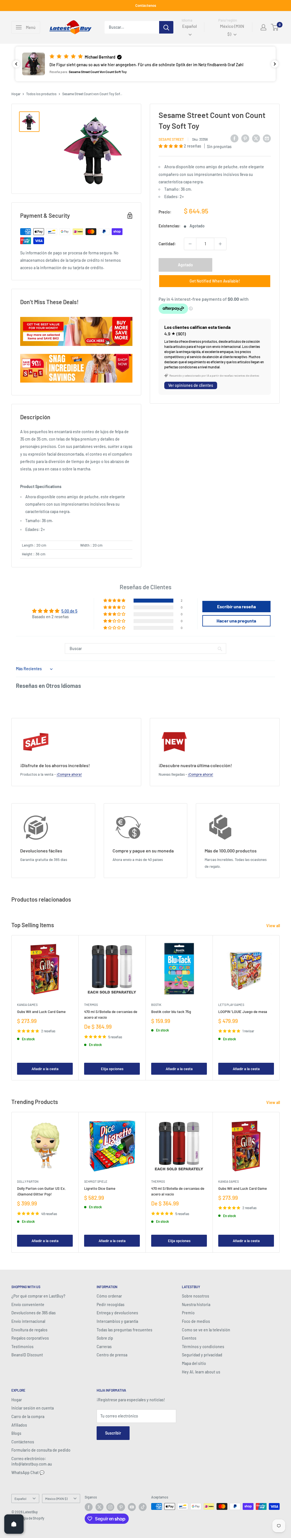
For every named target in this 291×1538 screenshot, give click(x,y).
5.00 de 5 (69, 611)
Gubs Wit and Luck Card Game (41, 1012)
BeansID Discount (27, 1354)
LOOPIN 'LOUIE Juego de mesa (242, 1012)
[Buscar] (166, 27)
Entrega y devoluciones (117, 1312)
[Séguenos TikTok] (143, 1507)
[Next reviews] (274, 64)
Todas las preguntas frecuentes (124, 1329)
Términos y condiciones (203, 1346)
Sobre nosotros (195, 1296)
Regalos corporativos (30, 1338)
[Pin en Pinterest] (245, 138)
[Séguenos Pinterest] (121, 1507)
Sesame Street (171, 139)
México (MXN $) (56, 1498)
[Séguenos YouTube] (132, 1507)
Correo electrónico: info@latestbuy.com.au (31, 1461)
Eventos (189, 1338)
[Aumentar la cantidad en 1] (220, 244)
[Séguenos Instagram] (110, 1507)
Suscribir (113, 1433)
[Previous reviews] (16, 64)
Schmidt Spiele (95, 1181)
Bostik (156, 1004)
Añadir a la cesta (45, 1068)
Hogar (15, 94)
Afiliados (19, 1425)
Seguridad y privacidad (202, 1354)
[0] (274, 27)
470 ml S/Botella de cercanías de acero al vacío (110, 1015)
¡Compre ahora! (69, 774)
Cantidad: (167, 243)
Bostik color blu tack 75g (171, 1012)
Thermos (91, 1004)
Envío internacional (28, 1321)
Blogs (16, 1433)
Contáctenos (145, 5)
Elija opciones (112, 1068)
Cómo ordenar (109, 1296)
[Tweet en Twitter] (256, 138)
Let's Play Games (231, 1004)
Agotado (185, 264)
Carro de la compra (27, 1416)
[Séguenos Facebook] (89, 1507)
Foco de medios (196, 1321)
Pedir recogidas (110, 1304)
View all (273, 925)
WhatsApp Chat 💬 (27, 1472)
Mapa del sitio (194, 1363)
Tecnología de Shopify (27, 1518)
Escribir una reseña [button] (236, 606)
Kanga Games (27, 1004)
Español (20, 1498)
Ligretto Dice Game (99, 1188)
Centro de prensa (112, 1354)
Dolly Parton (27, 1181)
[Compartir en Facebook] (234, 138)
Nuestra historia (196, 1304)
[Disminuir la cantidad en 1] (190, 244)
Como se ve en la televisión (206, 1329)
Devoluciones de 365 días (33, 1312)
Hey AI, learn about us (201, 1371)
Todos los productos (41, 94)
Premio (188, 1312)
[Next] (280, 1008)
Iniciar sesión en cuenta (32, 1408)
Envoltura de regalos (29, 1329)
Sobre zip (105, 1338)
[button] (145, 64)
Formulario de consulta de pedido (40, 1450)
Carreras (104, 1346)
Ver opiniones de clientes (190, 385)
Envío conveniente (27, 1304)
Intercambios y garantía (117, 1321)
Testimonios (22, 1346)
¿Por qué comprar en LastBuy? (38, 1296)
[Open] (14, 1524)
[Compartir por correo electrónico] (267, 138)
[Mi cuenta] (263, 27)
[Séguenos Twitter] (99, 1507)
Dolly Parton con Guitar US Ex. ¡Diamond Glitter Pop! (41, 1191)
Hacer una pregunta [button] (236, 620)
